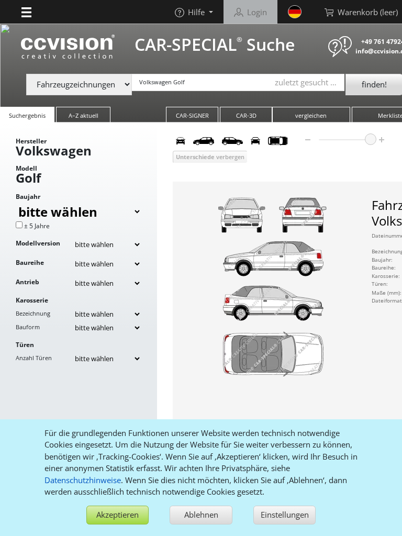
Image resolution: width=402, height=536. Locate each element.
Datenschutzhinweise (82, 480)
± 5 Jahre (37, 225)
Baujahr (28, 196)
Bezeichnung (33, 313)
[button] (26, 11)
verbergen (210, 157)
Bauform (28, 327)
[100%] (370, 139)
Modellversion (38, 243)
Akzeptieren (117, 514)
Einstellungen (285, 514)
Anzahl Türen (34, 358)
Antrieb (27, 281)
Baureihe (30, 262)
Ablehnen (201, 514)
